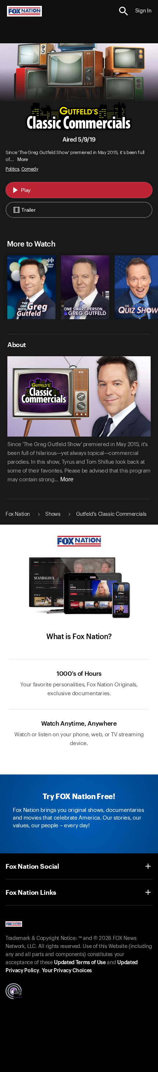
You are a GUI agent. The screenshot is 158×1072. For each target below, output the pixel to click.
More (22, 159)
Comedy (29, 169)
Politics (12, 169)
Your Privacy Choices (67, 970)
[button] (124, 11)
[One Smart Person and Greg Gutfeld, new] (85, 317)
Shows (52, 514)
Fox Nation (18, 514)
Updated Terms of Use (79, 962)
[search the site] (124, 11)
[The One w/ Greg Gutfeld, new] (31, 317)
